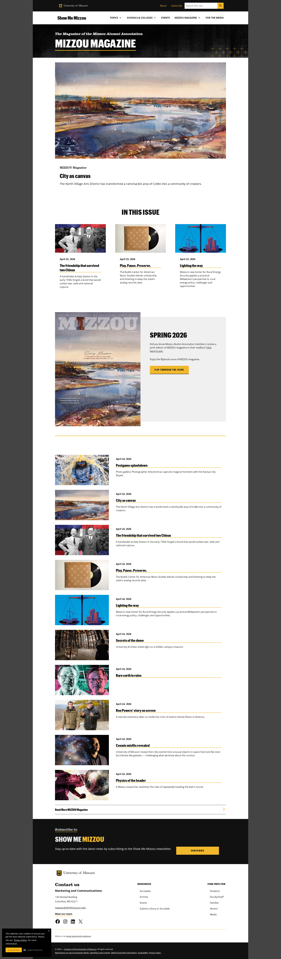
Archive (144, 897)
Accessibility (143, 952)
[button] (33, 950)
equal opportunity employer (78, 936)
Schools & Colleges (142, 17)
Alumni (214, 908)
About (163, 5)
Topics (116, 17)
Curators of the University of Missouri (80, 949)
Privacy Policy (20, 940)
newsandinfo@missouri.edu (70, 907)
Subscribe (176, 5)
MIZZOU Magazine (188, 17)
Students (215, 891)
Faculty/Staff (217, 897)
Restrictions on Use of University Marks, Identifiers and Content (82, 952)
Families (214, 902)
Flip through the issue (169, 369)
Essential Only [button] (13, 950)
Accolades (145, 891)
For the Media (215, 17)
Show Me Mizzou (71, 18)
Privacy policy (155, 952)
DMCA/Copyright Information (124, 952)
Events (165, 17)
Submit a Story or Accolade (155, 908)
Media (213, 914)
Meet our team (63, 913)
